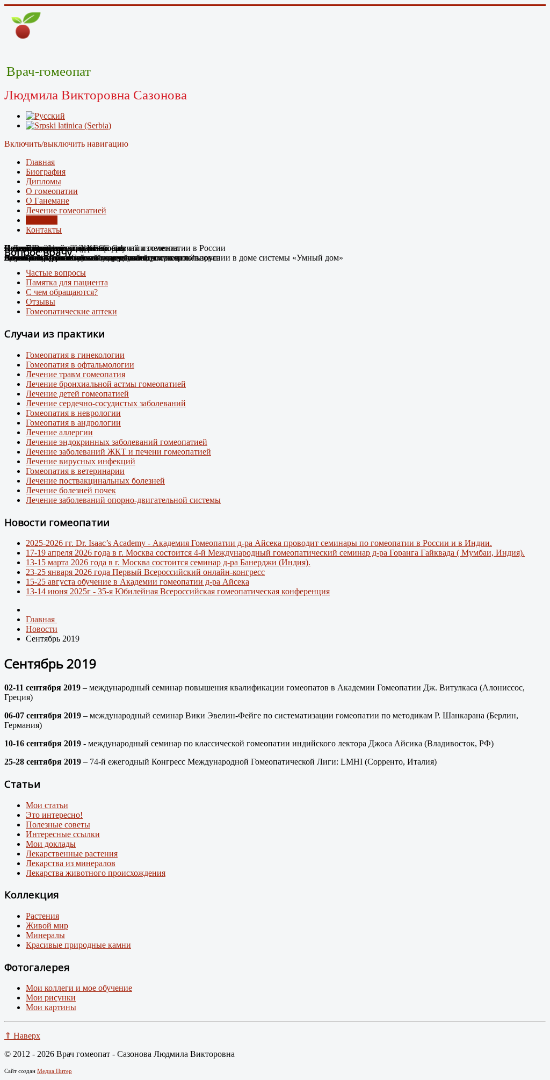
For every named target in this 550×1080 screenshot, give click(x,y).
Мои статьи (47, 805)
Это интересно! (54, 814)
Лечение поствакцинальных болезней (95, 480)
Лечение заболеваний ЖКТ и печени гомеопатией (118, 451)
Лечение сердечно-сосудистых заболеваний (106, 403)
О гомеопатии (52, 191)
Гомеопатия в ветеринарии (75, 471)
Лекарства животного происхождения (95, 872)
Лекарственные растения (72, 853)
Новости (41, 220)
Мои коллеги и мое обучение (79, 987)
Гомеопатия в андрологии (73, 422)
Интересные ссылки (63, 834)
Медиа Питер (54, 1071)
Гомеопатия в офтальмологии (80, 364)
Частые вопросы (56, 272)
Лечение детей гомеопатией (77, 393)
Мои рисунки (51, 997)
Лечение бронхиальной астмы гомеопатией (106, 383)
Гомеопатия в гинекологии (75, 354)
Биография (46, 171)
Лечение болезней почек (71, 490)
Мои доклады (51, 843)
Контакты (44, 229)
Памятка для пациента (67, 282)
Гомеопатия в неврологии (73, 412)
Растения (42, 915)
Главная (40, 162)
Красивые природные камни (78, 944)
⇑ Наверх (22, 1035)
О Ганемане (47, 200)
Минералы (45, 935)
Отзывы (40, 301)
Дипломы (43, 181)
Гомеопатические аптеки (71, 311)
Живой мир (47, 925)
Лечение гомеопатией (66, 210)
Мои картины (51, 1007)
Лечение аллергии (59, 432)
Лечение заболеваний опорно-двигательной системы (123, 500)
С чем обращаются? (62, 292)
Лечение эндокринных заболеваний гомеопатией (116, 442)
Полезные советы (58, 824)
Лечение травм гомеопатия (75, 374)
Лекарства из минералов (70, 863)
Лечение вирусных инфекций (80, 461)
